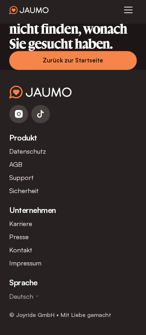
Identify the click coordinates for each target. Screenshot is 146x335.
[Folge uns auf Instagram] (18, 114)
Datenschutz (27, 151)
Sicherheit (24, 190)
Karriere (20, 223)
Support (21, 177)
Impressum (25, 263)
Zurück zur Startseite (73, 60)
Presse (19, 236)
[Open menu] (128, 9)
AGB (15, 164)
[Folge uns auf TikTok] (40, 114)
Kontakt (20, 250)
